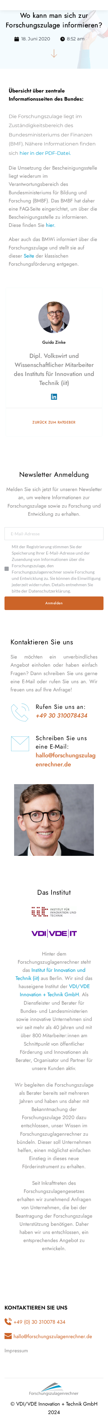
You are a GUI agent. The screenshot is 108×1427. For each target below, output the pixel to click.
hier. (51, 225)
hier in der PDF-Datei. (45, 153)
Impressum (16, 1350)
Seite (29, 255)
